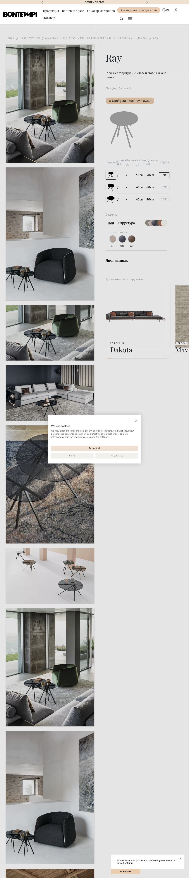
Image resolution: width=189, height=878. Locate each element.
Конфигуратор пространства (139, 10)
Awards (94, 2)
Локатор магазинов (101, 11)
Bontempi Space (73, 11)
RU (168, 10)
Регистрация (125, 871)
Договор (49, 18)
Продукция (51, 11)
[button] (42, 2)
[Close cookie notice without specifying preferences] (136, 421)
